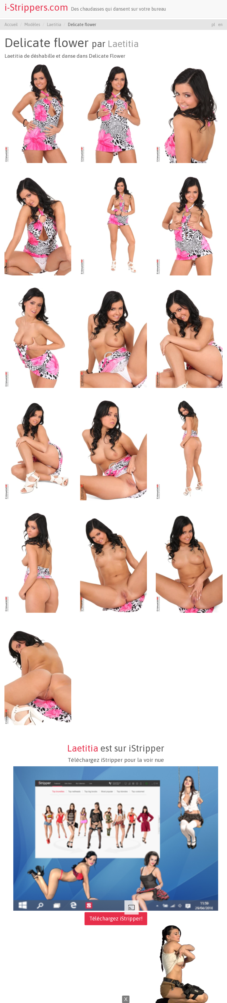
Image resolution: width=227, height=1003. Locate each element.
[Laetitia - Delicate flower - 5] (113, 224)
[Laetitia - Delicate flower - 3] (189, 112)
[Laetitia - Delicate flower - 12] (189, 449)
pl (213, 24)
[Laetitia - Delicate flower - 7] (37, 337)
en (220, 24)
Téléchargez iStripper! (115, 918)
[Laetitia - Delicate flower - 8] (113, 337)
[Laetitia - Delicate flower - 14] (113, 562)
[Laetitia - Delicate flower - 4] (37, 224)
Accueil (11, 24)
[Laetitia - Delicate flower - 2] (113, 112)
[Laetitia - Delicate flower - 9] (189, 337)
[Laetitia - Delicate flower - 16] (37, 674)
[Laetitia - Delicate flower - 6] (189, 224)
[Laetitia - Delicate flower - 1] (37, 112)
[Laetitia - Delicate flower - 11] (113, 449)
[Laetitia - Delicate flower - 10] (37, 449)
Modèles (32, 24)
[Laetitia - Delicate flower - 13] (37, 562)
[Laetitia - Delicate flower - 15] (189, 562)
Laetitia (54, 24)
